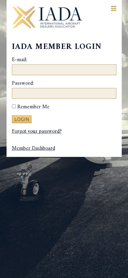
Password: (23, 84)
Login (21, 119)
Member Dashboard (33, 148)
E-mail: (19, 60)
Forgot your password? (37, 131)
